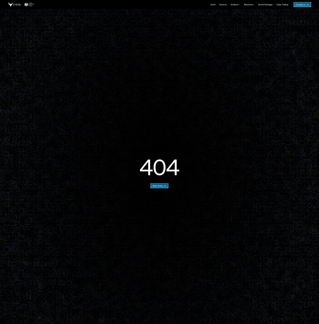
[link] (159, 185)
